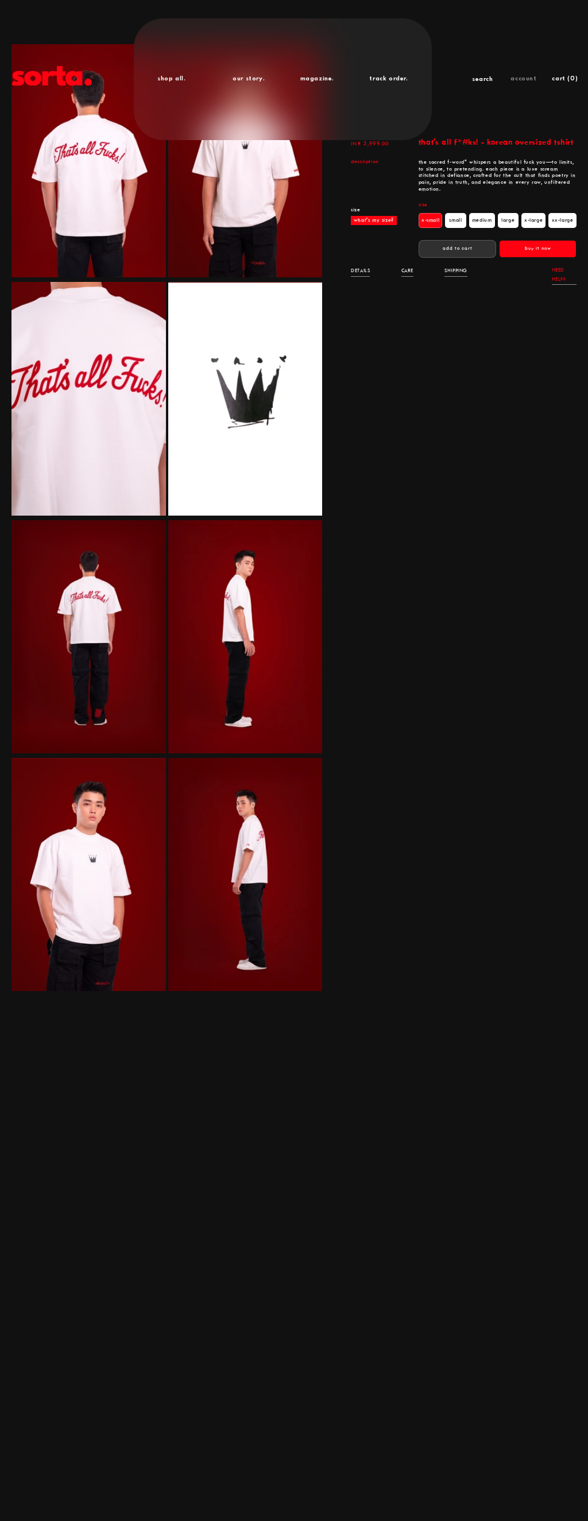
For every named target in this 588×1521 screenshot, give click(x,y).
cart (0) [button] (565, 79)
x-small (431, 222)
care (407, 271)
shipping (455, 271)
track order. (388, 79)
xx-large (564, 222)
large (510, 222)
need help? (559, 275)
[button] (482, 79)
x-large (535, 222)
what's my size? (374, 220)
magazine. (317, 79)
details (360, 271)
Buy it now (538, 248)
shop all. (171, 79)
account (523, 79)
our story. (249, 79)
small (457, 222)
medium (483, 222)
